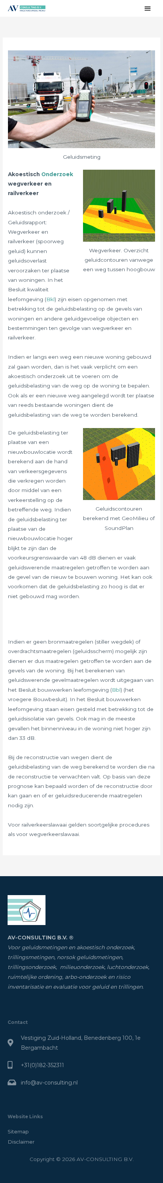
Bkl (50, 299)
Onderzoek (57, 174)
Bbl (116, 690)
